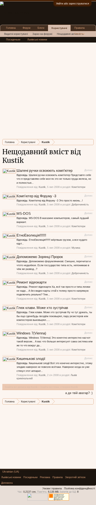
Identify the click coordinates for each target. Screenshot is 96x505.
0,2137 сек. (29, 491)
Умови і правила (52, 488)
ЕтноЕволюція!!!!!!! (31, 235)
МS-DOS (24, 213)
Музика (76, 247)
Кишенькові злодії (31, 359)
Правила (79, 27)
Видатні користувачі (16, 33)
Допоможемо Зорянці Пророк (40, 257)
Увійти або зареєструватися (72, 3)
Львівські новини (37, 39)
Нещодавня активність (70, 33)
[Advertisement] (48, 87)
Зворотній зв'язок (75, 477)
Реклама (79, 33)
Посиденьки (13, 39)
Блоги (41, 27)
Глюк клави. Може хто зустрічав (42, 308)
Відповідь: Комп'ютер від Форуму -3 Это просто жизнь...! (50, 200)
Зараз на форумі (42, 33)
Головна (11, 27)
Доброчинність (80, 204)
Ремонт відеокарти (31, 282)
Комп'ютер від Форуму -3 (36, 196)
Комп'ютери (78, 187)
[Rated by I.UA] (37, 499)
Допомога (7, 482)
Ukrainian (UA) (10, 471)
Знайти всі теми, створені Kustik (59, 387)
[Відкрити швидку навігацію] (90, 141)
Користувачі (59, 28)
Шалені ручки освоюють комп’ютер (44, 170)
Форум (27, 27)
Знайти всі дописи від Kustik (21, 387)
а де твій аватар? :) (79, 393)
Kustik (42, 187)
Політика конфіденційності (79, 488)
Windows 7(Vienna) (31, 333)
